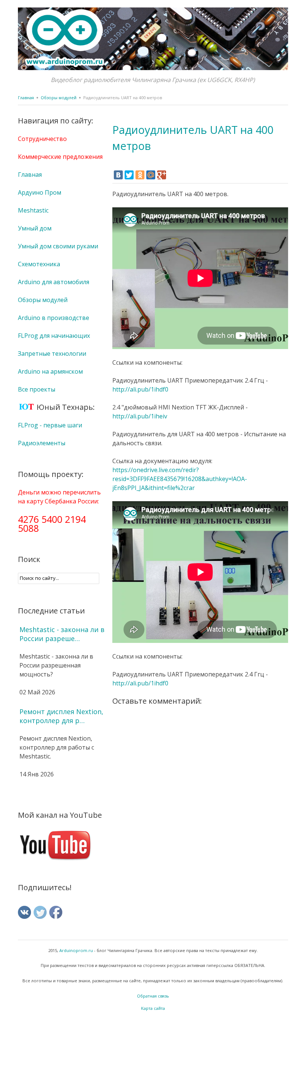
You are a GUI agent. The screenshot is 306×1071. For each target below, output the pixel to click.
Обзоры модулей (58, 97)
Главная (26, 97)
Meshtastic (33, 210)
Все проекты (36, 389)
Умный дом (34, 228)
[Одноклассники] (139, 174)
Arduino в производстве (53, 318)
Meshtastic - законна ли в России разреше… (61, 634)
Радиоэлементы (41, 443)
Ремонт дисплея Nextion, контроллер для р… (61, 716)
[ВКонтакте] (118, 174)
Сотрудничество (42, 139)
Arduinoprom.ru (76, 950)
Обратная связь (153, 996)
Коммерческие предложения (60, 157)
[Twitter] (129, 174)
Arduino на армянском (50, 371)
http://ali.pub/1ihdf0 (140, 389)
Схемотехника (39, 264)
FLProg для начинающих (54, 336)
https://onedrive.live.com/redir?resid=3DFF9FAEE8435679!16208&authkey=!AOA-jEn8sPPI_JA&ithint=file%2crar (179, 479)
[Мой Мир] (150, 174)
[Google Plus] (161, 174)
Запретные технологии (52, 353)
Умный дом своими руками (58, 246)
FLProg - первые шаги (50, 425)
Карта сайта (153, 1008)
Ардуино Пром (39, 192)
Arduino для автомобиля (53, 282)
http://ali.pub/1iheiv (139, 416)
